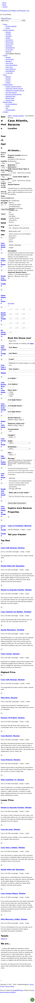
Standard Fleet (10, 96)
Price (2, 165)
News (4, 5)
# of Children (13, 384)
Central (8, 81)
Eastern (8, 82)
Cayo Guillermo (11, 69)
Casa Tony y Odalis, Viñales (13, 847)
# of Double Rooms (15, 406)
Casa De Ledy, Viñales (10, 829)
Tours (5, 75)
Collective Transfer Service (14, 88)
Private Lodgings (11, 26)
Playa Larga (9, 42)
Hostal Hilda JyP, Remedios (12, 566)
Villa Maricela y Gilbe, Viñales (14, 919)
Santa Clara (9, 44)
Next (12, 303)
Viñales (8, 38)
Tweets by (4, 939)
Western (8, 77)
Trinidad (8, 34)
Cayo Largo (9, 63)
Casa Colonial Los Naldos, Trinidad (16, 612)
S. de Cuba (9, 49)
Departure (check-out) (16, 423)
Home (4, 3)
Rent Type (4, 170)
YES (10, 431)
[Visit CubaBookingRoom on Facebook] (5, 10)
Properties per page (5, 201)
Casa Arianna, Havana (10, 760)
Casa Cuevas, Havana (10, 654)
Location (4, 161)
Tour (7, 108)
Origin (10, 441)
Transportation (8, 84)
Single (11, 392)
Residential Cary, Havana (3, 493)
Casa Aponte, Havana (10, 736)
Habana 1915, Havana (3, 425)
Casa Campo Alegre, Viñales (13, 893)
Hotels (8, 28)
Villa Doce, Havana (9, 698)
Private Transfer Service (13, 86)
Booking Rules (7, 102)
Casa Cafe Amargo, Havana (13, 548)
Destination (12, 447)
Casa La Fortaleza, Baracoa (19, 526)
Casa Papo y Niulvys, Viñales (3, 369)
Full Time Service (11, 92)
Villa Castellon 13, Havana (12, 780)
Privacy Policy (9, 986)
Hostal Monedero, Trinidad (3, 316)
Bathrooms (5, 179)
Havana (8, 32)
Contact (4, 7)
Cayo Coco (9, 67)
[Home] (3, 18)
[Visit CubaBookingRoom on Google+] (24, 10)
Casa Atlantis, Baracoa (13, 53)
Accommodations (11, 104)
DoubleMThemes (18, 990)
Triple (11, 396)
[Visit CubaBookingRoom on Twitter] (15, 10)
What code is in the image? (19, 492)
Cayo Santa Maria (11, 65)
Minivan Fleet (10, 98)
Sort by (3, 191)
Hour (10, 452)
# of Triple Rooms (15, 411)
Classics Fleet (10, 100)
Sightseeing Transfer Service (15, 90)
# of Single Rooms (15, 400)
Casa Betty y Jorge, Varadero (3, 407)
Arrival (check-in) (14, 417)
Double (11, 394)
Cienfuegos (9, 40)
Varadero (9, 36)
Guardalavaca (10, 47)
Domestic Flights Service (14, 94)
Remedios (9, 46)
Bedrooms (4, 175)
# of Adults (12, 378)
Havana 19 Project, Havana (13, 718)
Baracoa (8, 51)
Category (12, 435)
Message (11, 458)
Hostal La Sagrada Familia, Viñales (16, 590)
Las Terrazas (10, 59)
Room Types (13, 390)
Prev (9, 303)
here (32, 343)
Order (3, 196)
